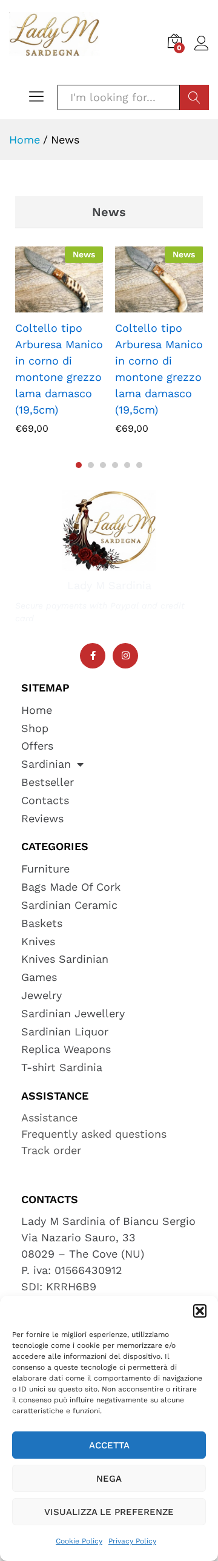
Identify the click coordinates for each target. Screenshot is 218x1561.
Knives (38, 941)
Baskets (41, 923)
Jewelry (41, 995)
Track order (51, 1150)
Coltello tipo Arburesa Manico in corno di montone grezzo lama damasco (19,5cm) (59, 369)
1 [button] (79, 465)
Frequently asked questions (94, 1133)
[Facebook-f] (92, 655)
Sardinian (46, 763)
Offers (37, 745)
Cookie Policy (79, 1541)
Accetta (109, 1445)
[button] (200, 1311)
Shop (34, 728)
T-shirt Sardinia (61, 1067)
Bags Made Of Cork (71, 886)
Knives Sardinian (64, 958)
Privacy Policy (132, 1541)
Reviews (42, 818)
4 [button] (115, 465)
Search (194, 97)
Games (39, 977)
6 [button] (139, 465)
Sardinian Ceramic (69, 905)
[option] (59, 343)
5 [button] (127, 465)
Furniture (45, 868)
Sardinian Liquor (64, 1031)
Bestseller (47, 782)
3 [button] (103, 465)
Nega (109, 1478)
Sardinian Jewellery (73, 1013)
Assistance (49, 1117)
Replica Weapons (66, 1049)
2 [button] (91, 465)
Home (36, 710)
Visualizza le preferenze (109, 1512)
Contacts (45, 800)
